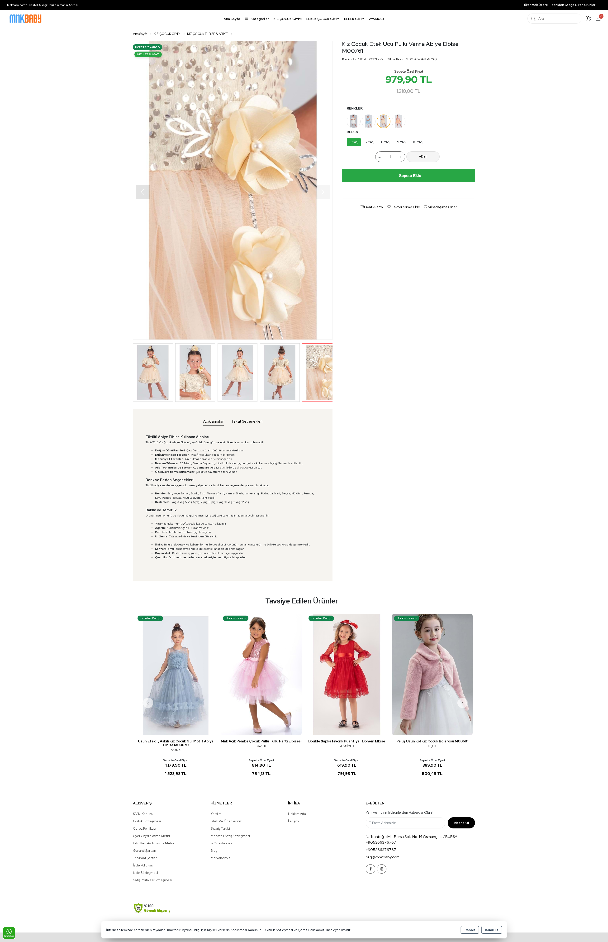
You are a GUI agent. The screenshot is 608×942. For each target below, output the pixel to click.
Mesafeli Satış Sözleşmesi (230, 836)
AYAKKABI (377, 19)
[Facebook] (370, 869)
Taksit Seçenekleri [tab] (246, 421)
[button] (323, 192)
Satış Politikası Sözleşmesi (152, 880)
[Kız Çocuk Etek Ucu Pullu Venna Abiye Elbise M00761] (232, 190)
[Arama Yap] (533, 18)
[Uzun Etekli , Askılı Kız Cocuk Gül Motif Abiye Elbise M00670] (175, 674)
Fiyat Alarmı (374, 206)
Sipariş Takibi (220, 828)
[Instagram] (381, 869)
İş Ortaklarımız (221, 843)
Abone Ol (461, 823)
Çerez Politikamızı (311, 930)
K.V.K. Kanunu (143, 814)
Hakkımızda (297, 814)
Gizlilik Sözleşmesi (147, 821)
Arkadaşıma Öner (442, 206)
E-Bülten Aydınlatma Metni (153, 843)
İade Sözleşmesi (145, 872)
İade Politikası (143, 865)
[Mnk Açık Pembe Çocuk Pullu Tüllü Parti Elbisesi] (261, 674)
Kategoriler (259, 19)
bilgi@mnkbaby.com (382, 857)
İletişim (293, 821)
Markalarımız (220, 858)
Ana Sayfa (232, 19)
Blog (214, 850)
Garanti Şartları (144, 850)
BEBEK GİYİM (354, 19)
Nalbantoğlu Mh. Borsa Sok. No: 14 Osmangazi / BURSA (411, 836)
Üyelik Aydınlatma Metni (151, 836)
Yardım (216, 814)
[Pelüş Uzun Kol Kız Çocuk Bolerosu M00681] (432, 674)
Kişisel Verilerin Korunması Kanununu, (235, 930)
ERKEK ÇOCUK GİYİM (322, 19)
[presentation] (148, 703)
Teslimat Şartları (145, 858)
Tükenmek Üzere (535, 5)
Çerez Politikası (144, 828)
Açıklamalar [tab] (213, 421)
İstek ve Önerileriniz (226, 821)
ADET (423, 156)
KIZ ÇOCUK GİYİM (288, 19)
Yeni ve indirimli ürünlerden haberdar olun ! (399, 812)
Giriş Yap (588, 19)
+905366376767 (381, 842)
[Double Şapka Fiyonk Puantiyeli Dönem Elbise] (346, 674)
